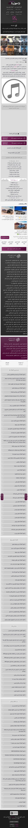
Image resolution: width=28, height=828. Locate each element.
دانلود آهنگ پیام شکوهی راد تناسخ (17, 612)
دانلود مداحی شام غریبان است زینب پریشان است (14, 646)
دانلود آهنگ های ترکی (20, 482)
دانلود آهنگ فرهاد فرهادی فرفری (17, 726)
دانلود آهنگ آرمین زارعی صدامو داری (17, 767)
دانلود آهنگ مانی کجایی (19, 718)
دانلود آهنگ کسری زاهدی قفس (18, 576)
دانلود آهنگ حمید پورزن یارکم (18, 446)
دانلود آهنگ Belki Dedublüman (18, 751)
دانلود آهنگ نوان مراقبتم (19, 722)
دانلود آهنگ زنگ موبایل (20, 486)
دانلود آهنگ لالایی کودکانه (19, 494)
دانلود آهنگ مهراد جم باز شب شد (17, 564)
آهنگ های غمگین (10, 243)
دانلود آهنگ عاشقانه (20, 478)
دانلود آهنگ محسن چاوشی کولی (18, 608)
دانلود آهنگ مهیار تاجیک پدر (19, 747)
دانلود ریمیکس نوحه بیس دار (18, 679)
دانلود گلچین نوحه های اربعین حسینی (16, 630)
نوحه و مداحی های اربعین (19, 683)
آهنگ (17, 62)
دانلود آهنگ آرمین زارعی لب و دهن (17, 600)
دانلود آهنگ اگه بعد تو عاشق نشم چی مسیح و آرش (15, 410)
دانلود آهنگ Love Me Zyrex (19, 759)
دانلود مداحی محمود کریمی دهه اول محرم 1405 (14, 658)
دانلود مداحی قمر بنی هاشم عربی (18, 665)
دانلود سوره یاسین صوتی (19, 695)
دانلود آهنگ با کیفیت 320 (17, 138)
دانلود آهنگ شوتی (21, 490)
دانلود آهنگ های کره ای (20, 510)
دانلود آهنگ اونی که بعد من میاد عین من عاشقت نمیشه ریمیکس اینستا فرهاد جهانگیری (14, 441)
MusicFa (12, 25)
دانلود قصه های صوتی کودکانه (18, 529)
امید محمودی (18, 106)
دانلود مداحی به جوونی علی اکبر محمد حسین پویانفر (15, 670)
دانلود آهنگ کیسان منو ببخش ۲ (18, 743)
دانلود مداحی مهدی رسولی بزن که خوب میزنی (15, 588)
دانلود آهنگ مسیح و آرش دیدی (18, 421)
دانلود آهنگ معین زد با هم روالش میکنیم (15, 592)
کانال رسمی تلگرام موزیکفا (14, 153)
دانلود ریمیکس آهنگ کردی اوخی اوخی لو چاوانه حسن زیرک (14, 789)
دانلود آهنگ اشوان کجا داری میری (17, 714)
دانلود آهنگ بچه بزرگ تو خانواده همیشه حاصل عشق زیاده (15, 400)
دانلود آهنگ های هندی (20, 517)
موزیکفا (14, 3)
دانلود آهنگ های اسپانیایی (19, 506)
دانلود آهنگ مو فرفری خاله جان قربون (17, 784)
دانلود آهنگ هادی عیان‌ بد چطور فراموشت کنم (15, 568)
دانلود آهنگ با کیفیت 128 (17, 143)
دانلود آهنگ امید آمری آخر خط (18, 572)
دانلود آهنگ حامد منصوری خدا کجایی (17, 437)
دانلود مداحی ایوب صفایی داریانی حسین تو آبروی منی (14, 635)
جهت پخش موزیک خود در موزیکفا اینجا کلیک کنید (14, 32)
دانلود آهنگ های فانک (20, 580)
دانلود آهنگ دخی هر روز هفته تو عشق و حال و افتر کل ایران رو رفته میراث (14, 779)
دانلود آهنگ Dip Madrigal (19, 763)
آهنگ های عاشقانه (4, 243)
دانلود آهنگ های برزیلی (20, 521)
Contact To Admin (14, 822)
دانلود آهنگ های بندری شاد (19, 498)
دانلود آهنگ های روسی (20, 513)
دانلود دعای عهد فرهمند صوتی (18, 687)
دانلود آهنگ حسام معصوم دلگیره (17, 794)
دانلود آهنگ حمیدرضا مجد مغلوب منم (16, 384)
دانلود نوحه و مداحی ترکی (19, 675)
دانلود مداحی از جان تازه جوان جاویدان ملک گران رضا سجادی (14, 641)
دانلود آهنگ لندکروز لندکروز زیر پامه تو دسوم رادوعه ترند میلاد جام (15, 379)
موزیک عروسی (22, 802)
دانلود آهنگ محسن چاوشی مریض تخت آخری (15, 616)
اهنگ (15, 67)
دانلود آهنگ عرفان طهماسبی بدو (18, 604)
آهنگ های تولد (17, 243)
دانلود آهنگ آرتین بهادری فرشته (18, 392)
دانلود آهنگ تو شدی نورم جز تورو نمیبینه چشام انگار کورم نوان (14, 730)
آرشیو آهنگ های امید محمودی (14, 148)
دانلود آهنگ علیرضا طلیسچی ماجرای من (16, 429)
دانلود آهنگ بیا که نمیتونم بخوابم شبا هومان (15, 396)
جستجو (15, 21)
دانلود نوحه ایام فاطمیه (20, 474)
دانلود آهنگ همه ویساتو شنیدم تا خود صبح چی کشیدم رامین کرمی (14, 416)
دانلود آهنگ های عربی (20, 502)
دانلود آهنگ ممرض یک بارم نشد (18, 433)
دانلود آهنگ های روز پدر (19, 533)
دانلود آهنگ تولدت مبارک (19, 466)
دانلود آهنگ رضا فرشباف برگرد (18, 775)
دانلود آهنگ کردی (21, 470)
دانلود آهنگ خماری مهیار (19, 771)
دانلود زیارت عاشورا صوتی (19, 691)
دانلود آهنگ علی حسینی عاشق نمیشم (16, 710)
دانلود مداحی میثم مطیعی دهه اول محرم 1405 (15, 661)
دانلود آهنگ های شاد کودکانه (18, 525)
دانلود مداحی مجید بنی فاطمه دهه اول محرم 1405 (14, 654)
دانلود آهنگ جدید (21, 806)
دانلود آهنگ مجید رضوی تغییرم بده (17, 596)
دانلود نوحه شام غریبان (20, 650)
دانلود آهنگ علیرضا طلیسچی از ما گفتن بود (15, 584)
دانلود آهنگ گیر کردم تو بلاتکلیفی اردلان (16, 374)
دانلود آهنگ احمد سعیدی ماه (18, 735)
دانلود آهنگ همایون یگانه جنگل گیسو (16, 458)
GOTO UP (15, 813)
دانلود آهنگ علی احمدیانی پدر (18, 706)
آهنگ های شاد (24, 243)
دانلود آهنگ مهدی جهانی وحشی (18, 739)
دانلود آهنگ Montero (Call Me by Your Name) (15, 755)
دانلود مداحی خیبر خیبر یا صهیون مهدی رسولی (15, 620)
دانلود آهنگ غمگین (20, 462)
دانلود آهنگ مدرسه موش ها (18, 454)
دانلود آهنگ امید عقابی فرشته (18, 560)
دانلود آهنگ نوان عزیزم (20, 425)
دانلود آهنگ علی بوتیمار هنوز (18, 388)
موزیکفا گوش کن (5, 237)
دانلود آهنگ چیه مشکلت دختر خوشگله (16, 450)
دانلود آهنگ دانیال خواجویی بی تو (17, 405)
